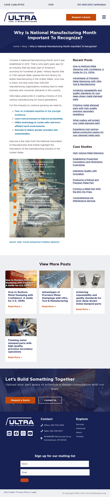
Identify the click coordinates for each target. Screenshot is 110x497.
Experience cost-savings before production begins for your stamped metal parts (88, 132)
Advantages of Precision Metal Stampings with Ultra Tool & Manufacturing (87, 81)
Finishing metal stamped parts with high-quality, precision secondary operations (20, 346)
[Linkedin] (9, 433)
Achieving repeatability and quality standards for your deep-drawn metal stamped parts (88, 298)
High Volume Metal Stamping (88, 153)
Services (80, 424)
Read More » (15, 306)
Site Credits (9, 492)
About (79, 432)
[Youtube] (30, 433)
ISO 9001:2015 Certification (91, 4)
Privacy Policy (23, 492)
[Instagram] (23, 433)
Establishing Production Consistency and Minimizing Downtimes (87, 162)
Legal (33, 492)
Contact (80, 436)
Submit (24, 480)
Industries (80, 428)
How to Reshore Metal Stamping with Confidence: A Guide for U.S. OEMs (88, 69)
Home (16, 46)
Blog (24, 46)
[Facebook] (16, 433)
